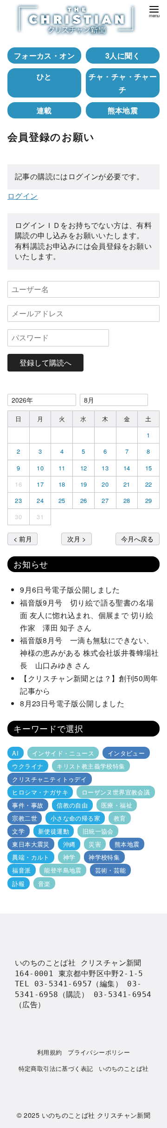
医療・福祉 (116, 805)
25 (61, 500)
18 (61, 484)
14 (126, 467)
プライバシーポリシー (99, 1052)
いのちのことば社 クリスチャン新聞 (96, 1115)
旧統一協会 (98, 831)
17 (40, 484)
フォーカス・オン (44, 55)
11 (61, 467)
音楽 (44, 883)
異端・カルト (30, 857)
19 (83, 484)
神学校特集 (104, 857)
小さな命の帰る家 (75, 818)
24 (40, 500)
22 (148, 484)
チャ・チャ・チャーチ (123, 82)
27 (105, 500)
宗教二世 (24, 818)
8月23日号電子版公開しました (72, 703)
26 (83, 500)
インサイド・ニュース (63, 752)
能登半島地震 (62, 870)
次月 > (76, 538)
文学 (18, 831)
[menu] (154, 11)
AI (15, 752)
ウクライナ (27, 766)
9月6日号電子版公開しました (70, 589)
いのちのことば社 (123, 1068)
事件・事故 (27, 805)
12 (83, 467)
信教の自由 (72, 805)
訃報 (18, 883)
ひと (44, 76)
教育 (120, 818)
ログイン (22, 195)
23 (18, 500)
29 (148, 500)
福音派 (21, 870)
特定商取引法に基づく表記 (56, 1068)
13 (105, 467)
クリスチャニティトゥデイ (49, 779)
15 (148, 467)
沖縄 (69, 844)
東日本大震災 (30, 844)
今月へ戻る (137, 538)
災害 (95, 844)
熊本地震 (123, 110)
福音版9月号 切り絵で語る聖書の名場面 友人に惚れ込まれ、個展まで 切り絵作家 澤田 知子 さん (87, 615)
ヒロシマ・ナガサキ (40, 792)
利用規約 (49, 1052)
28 (126, 500)
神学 (69, 857)
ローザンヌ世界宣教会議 (116, 792)
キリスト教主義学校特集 (91, 766)
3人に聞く (122, 55)
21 (126, 484)
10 (40, 467)
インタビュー (126, 752)
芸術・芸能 (110, 870)
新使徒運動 (53, 831)
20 (105, 484)
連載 (44, 110)
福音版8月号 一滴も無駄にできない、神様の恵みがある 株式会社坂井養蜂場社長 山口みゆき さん (89, 653)
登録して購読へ (45, 362)
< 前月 (22, 538)
